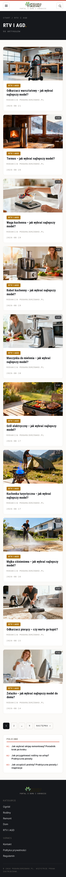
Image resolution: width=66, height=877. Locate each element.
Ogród (6, 806)
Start (6, 18)
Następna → (43, 726)
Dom (5, 824)
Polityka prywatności (14, 850)
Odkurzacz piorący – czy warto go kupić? (32, 629)
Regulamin (9, 855)
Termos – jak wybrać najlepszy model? (31, 158)
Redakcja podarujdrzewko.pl (25, 100)
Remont (7, 818)
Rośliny (7, 812)
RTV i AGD (13, 85)
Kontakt (7, 844)
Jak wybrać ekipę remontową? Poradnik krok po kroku (34, 748)
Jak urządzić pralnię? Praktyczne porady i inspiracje (35, 766)
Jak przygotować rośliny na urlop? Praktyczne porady (30, 757)
